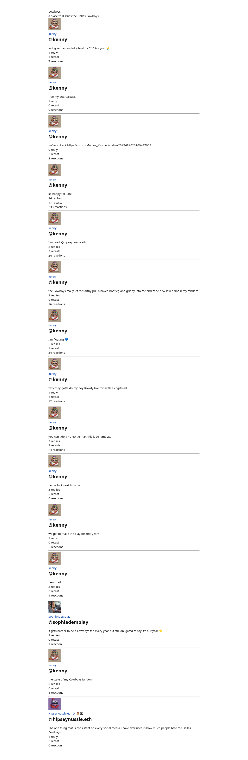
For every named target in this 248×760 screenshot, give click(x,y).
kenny (52, 34)
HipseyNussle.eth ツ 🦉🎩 (65, 713)
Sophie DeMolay (59, 616)
